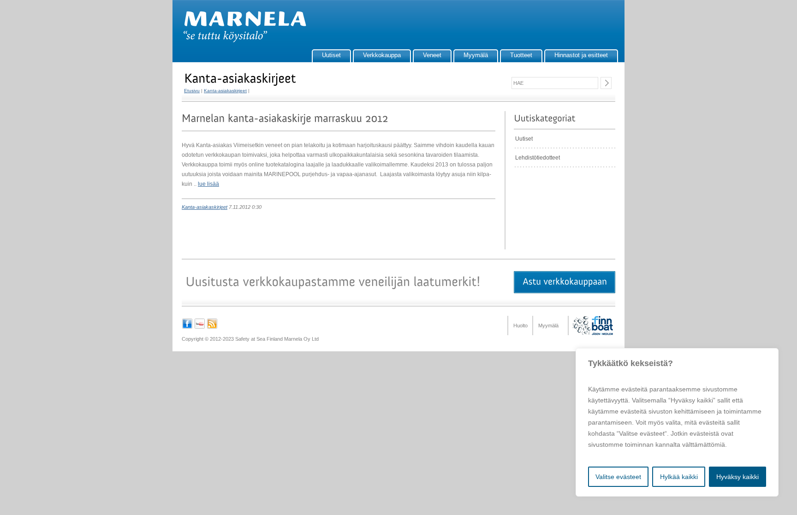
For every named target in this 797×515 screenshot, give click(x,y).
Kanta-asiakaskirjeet (225, 90)
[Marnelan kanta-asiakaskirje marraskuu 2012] (285, 118)
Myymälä (476, 55)
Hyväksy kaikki (737, 476)
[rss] (212, 327)
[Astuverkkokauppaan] (564, 282)
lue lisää (208, 184)
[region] (677, 422)
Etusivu (192, 90)
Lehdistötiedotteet (537, 157)
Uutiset (331, 55)
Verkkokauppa (382, 55)
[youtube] (199, 327)
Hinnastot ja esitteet (581, 55)
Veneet (432, 55)
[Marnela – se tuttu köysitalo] (240, 40)
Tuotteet (521, 55)
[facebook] (187, 327)
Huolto (520, 325)
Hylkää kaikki (679, 476)
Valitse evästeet (618, 476)
